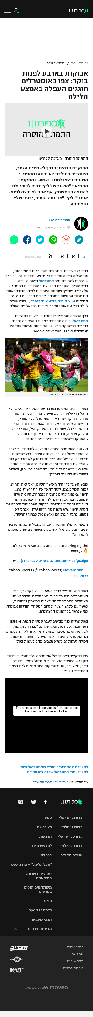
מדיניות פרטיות (39, 929)
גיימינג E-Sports (38, 910)
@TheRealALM (31, 561)
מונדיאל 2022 (55, 63)
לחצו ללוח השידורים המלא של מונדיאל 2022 (54, 767)
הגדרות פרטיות (73, 968)
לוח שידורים (42, 846)
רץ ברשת (44, 827)
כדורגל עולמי (79, 63)
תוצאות (45, 836)
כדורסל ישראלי (70, 836)
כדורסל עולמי (71, 846)
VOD (48, 818)
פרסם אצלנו (75, 947)
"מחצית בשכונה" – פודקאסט (36, 876)
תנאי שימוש (42, 919)
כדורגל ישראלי (70, 818)
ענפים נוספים (71, 855)
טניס (48, 901)
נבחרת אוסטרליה (42, 782)
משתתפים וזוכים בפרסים (38, 889)
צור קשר (77, 954)
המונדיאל (46, 281)
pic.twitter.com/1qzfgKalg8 (66, 561)
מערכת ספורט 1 (59, 220)
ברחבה (46, 855)
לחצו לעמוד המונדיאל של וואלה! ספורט (57, 772)
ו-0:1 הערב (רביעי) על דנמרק (52, 301)
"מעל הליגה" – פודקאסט (31, 864)
